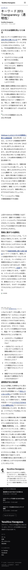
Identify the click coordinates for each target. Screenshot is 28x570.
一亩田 (17, 268)
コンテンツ (4, 8)
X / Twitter (5, 550)
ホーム (3, 537)
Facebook (4, 552)
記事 (3, 539)
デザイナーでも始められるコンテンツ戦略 (13, 507)
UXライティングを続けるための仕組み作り (13, 499)
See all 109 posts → (10, 515)
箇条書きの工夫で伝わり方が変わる (13, 492)
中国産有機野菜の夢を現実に (13, 308)
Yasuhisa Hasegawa (8, 2)
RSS (3, 554)
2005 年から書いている (9, 39)
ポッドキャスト (6, 541)
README (4, 543)
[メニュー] (24, 2)
